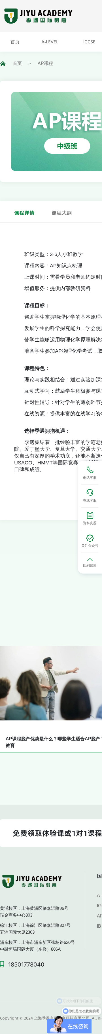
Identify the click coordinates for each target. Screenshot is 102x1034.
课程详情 (24, 212)
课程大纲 (62, 212)
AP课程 (45, 63)
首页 (17, 63)
